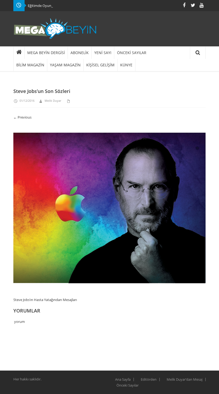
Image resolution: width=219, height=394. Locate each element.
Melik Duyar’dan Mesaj (184, 379)
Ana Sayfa (123, 379)
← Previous (22, 117)
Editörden (149, 379)
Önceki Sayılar (127, 385)
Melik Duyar (53, 101)
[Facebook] (184, 5)
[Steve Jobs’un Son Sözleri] (109, 210)
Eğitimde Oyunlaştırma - (47, 5)
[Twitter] (193, 5)
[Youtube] (201, 5)
